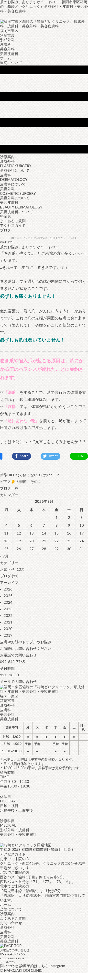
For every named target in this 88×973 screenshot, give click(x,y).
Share (24, 456)
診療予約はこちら (34, 966)
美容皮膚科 (9, 941)
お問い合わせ (11, 923)
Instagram (57, 966)
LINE (82, 456)
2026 (8, 589)
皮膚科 (5, 932)
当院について (11, 63)
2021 (8, 622)
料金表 (5, 216)
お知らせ (7, 569)
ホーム (5, 58)
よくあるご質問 (13, 221)
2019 (8, 635)
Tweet (53, 456)
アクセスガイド (13, 226)
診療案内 (7, 914)
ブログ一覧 (9, 488)
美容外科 (7, 937)
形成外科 (7, 927)
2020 (8, 629)
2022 (8, 616)
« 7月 (4, 556)
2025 (8, 596)
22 (56, 541)
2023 (8, 609)
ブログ (5, 576)
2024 (8, 602)
